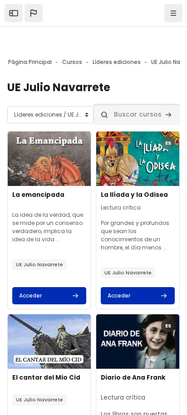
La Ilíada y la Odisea (134, 194)
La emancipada (38, 194)
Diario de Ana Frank (133, 377)
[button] (34, 13)
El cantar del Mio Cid (46, 377)
